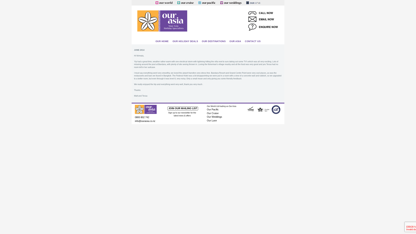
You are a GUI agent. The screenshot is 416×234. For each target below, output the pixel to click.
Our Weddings (214, 116)
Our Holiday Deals (185, 41)
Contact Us (252, 41)
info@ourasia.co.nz (145, 121)
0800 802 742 (142, 117)
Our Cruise (213, 113)
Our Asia (235, 41)
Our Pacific (213, 109)
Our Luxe (212, 120)
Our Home (162, 41)
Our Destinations (214, 41)
